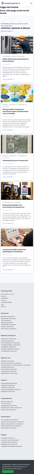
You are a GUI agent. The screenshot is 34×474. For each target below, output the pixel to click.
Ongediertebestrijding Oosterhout (11, 446)
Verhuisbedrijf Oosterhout (9, 351)
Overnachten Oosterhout (9, 369)
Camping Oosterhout (7, 367)
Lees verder (7, 79)
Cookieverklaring (6, 302)
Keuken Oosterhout (7, 402)
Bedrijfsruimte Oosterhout (9, 444)
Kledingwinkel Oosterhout (9, 406)
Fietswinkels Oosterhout (8, 318)
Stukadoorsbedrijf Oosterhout (10, 349)
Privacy (3, 306)
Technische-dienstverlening (13, 56)
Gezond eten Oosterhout (9, 329)
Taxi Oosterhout (6, 320)
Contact (3, 296)
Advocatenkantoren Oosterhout (11, 426)
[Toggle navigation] (31, 3)
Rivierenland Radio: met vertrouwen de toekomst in (13, 206)
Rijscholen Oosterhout (8, 316)
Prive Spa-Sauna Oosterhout (10, 440)
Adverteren (4, 298)
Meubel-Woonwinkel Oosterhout (11, 363)
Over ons (4, 300)
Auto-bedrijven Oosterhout (9, 420)
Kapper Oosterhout (7, 323)
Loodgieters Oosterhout (8, 347)
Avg (2, 304)
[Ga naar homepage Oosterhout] (10, 3)
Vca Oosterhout (6, 404)
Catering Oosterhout (7, 341)
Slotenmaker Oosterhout (9, 428)
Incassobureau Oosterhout (9, 442)
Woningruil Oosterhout (8, 438)
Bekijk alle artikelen (6, 31)
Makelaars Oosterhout (8, 391)
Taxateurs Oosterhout (8, 387)
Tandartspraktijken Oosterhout (10, 345)
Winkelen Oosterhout (7, 361)
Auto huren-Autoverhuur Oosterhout (12, 422)
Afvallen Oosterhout (7, 327)
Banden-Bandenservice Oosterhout (12, 424)
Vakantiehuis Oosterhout (8, 371)
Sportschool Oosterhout (8, 410)
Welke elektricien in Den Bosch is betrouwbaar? (15, 60)
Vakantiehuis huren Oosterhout (15, 160)
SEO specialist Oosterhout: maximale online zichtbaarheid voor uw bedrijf (15, 111)
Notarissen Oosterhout (8, 385)
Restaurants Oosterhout (8, 339)
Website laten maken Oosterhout (11, 408)
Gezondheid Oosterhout (8, 325)
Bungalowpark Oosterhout (9, 373)
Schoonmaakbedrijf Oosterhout (11, 389)
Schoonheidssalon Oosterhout (10, 343)
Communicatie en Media (11, 202)
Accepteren (8, 471)
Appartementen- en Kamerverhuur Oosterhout (16, 365)
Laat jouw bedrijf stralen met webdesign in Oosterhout (14, 250)
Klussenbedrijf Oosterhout (9, 383)
